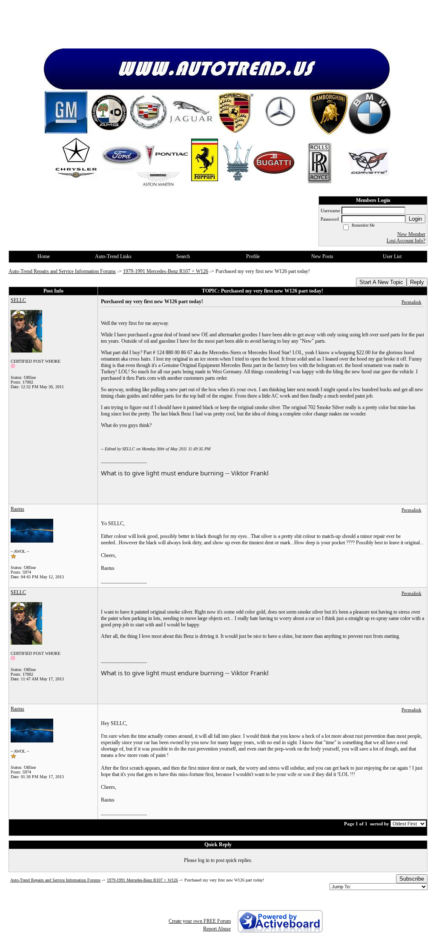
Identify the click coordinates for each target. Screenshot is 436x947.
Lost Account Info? (406, 241)
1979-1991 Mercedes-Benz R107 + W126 (165, 271)
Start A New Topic (381, 282)
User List (392, 256)
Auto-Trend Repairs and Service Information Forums (62, 271)
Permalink (412, 301)
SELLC (18, 300)
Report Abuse (217, 929)
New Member (411, 234)
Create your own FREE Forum (200, 921)
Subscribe (411, 879)
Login (415, 219)
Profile (253, 256)
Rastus (17, 509)
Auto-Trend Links (113, 256)
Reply (417, 282)
